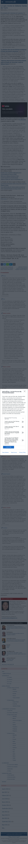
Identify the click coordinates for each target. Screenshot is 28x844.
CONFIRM (8, 447)
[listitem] (14, 418)
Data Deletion (5, 452)
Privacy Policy (22, 452)
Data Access (14, 452)
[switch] (22, 422)
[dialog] (14, 422)
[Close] (25, 391)
